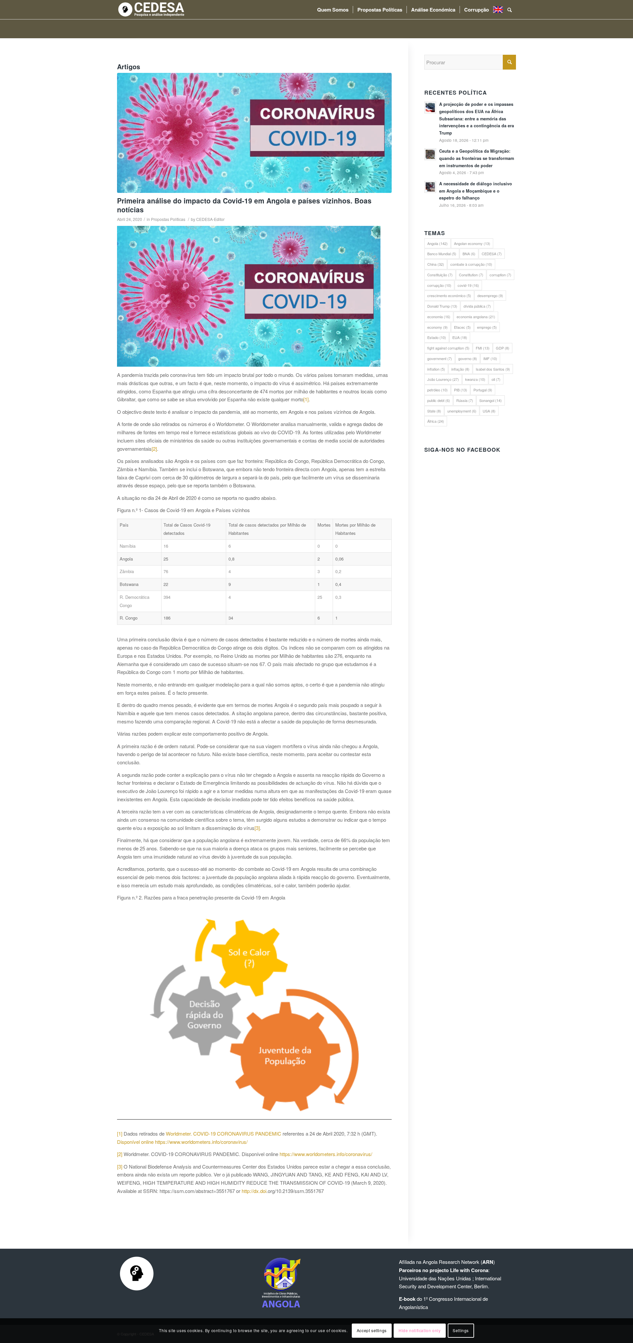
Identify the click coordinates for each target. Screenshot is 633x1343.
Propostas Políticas (168, 219)
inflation (436, 369)
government (439, 358)
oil (496, 379)
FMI (483, 348)
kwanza (475, 379)
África (435, 421)
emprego (487, 327)
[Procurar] (509, 9)
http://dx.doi (254, 1190)
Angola (437, 243)
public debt (438, 400)
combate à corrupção (471, 264)
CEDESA (492, 253)
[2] (154, 448)
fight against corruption (448, 348)
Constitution (471, 274)
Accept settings (372, 1330)
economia (438, 316)
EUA (459, 337)
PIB (460, 389)
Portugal (482, 389)
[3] (257, 827)
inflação (460, 369)
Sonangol (490, 400)
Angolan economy (472, 243)
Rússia (464, 400)
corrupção (439, 285)
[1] (306, 399)
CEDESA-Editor (210, 219)
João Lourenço (443, 379)
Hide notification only (419, 1330)
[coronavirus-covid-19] (254, 133)
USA (489, 410)
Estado (436, 337)
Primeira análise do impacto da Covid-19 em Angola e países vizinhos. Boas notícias (244, 205)
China (435, 264)
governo (467, 358)
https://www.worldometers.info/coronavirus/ (201, 1141)
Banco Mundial (441, 253)
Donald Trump (442, 306)
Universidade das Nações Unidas (435, 1278)
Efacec (462, 327)
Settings (461, 1330)
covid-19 (468, 285)
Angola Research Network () (459, 1261)
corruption (500, 274)
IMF (490, 358)
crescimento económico (449, 295)
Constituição (440, 274)
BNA (469, 253)
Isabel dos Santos (493, 369)
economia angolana (476, 316)
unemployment (461, 410)
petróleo (437, 389)
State (434, 410)
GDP (502, 348)
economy (437, 327)
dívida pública (477, 306)
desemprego (490, 295)
